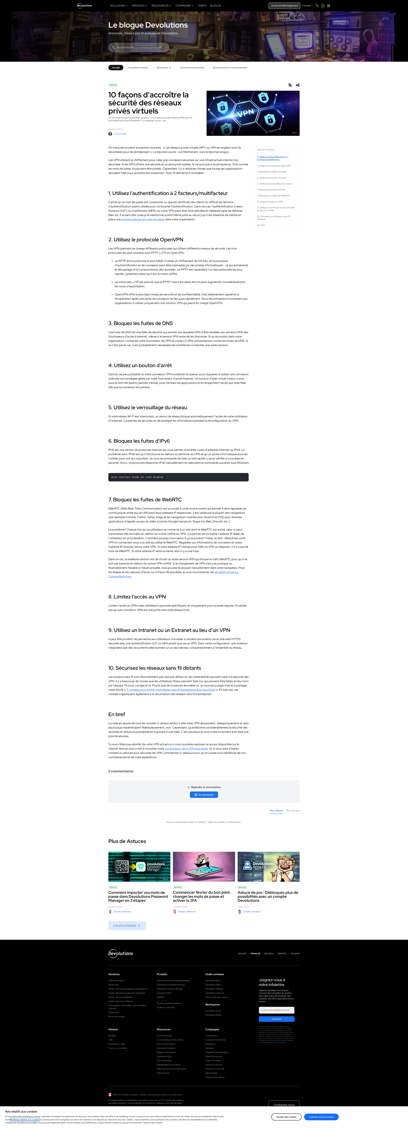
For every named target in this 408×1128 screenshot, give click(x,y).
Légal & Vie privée (213, 1060)
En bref (261, 225)
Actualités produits (138, 67)
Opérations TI (164, 67)
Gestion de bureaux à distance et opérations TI (128, 989)
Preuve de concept (116, 1016)
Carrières (209, 1048)
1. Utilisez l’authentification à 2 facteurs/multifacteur (272, 158)
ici (207, 458)
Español (282, 953)
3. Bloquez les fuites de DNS (271, 171)
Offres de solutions (116, 980)
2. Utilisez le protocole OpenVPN (274, 166)
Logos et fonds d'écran (215, 1077)
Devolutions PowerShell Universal (171, 984)
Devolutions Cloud (213, 1011)
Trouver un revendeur (117, 1048)
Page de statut (163, 1073)
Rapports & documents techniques (171, 1069)
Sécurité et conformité (214, 1069)
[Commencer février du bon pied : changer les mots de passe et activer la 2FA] (204, 867)
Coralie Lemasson (252, 911)
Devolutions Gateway (214, 989)
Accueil (116, 67)
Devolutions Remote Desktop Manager (173, 980)
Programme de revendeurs (216, 1052)
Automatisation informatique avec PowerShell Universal (127, 1007)
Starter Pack (113, 984)
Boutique (112, 1035)
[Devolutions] (84, 5)
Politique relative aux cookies (25, 1119)
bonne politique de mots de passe (143, 219)
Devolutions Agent (213, 984)
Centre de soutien (164, 1035)
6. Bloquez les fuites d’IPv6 (271, 189)
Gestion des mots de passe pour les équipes (126, 993)
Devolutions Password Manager (170, 989)
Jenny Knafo (120, 133)
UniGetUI (160, 997)
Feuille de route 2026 (166, 1007)
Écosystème (210, 1044)
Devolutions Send (212, 980)
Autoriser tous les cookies (321, 1116)
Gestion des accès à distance (120, 1001)
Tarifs (110, 1040)
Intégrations (113, 1012)
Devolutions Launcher (214, 993)
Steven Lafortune (122, 911)
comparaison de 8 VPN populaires (186, 748)
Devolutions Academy (166, 1048)
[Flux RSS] (290, 85)
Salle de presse (211, 1073)
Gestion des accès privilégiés (120, 997)
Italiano (295, 953)
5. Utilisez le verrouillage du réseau (275, 183)
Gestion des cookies (286, 1116)
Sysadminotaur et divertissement (230, 67)
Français (255, 953)
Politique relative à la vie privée (273, 1042)
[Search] (317, 5)
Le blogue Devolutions (148, 25)
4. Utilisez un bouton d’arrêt (271, 177)
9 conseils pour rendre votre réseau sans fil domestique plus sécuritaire (171, 690)
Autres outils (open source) (216, 997)
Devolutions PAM (164, 993)
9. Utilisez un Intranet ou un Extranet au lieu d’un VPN (276, 209)
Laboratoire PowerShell (192, 67)
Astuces (113, 85)
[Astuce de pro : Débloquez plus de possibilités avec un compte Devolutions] (269, 867)
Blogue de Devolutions (166, 1052)
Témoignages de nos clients (168, 1064)
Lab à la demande (164, 1060)
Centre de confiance (214, 1064)
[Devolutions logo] (120, 953)
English (242, 953)
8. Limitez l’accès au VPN (270, 201)
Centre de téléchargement (284, 5)
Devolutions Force (164, 1056)
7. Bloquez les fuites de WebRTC (273, 195)
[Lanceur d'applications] (329, 5)
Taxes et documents (213, 1056)
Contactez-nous (284, 1105)
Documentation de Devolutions (170, 1040)
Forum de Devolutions (166, 1044)
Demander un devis (116, 1044)
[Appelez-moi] (323, 5)
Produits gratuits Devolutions (169, 1003)
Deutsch (269, 953)
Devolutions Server (213, 1015)
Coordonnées (211, 1035)
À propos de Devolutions (215, 1040)
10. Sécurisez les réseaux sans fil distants (273, 218)
